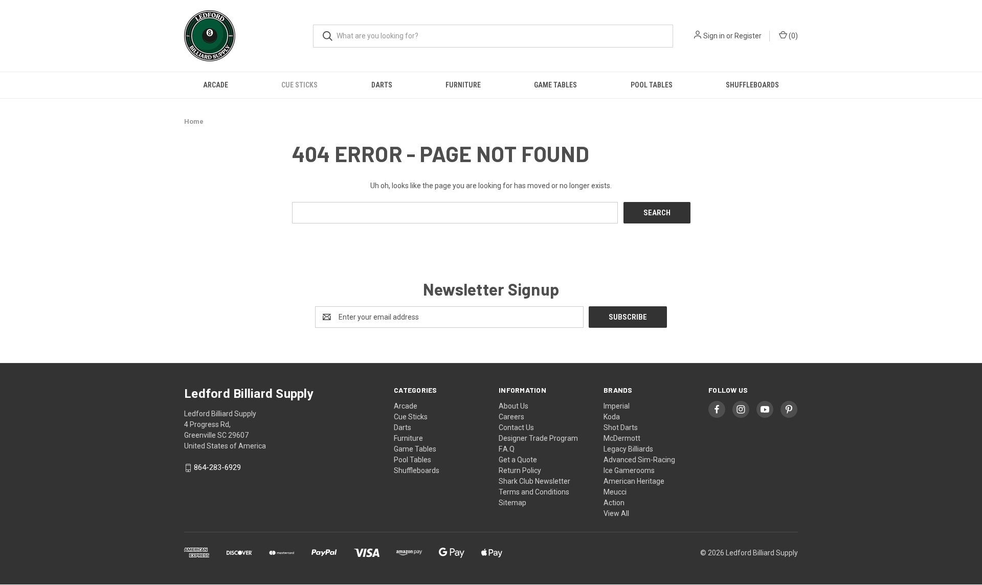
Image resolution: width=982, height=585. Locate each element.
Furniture (463, 85)
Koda (612, 417)
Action (614, 503)
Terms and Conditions (534, 492)
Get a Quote (518, 460)
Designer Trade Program (538, 438)
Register (748, 36)
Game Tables (555, 85)
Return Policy (520, 470)
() (792, 36)
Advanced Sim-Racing (639, 460)
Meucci (615, 492)
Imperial (617, 406)
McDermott (622, 438)
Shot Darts (621, 427)
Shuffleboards (752, 85)
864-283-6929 (217, 467)
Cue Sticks (299, 85)
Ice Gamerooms (629, 470)
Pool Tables (652, 85)
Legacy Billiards (628, 449)
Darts (381, 85)
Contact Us (516, 427)
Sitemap (512, 503)
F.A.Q (507, 449)
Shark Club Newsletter (534, 481)
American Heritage (634, 481)
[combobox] (493, 36)
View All (616, 513)
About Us (513, 406)
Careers (511, 417)
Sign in (714, 36)
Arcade (215, 85)
